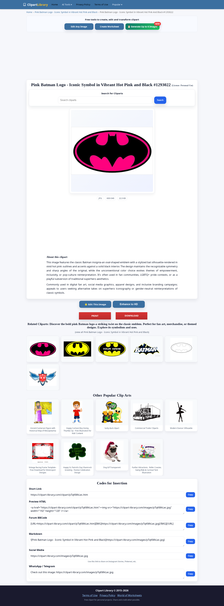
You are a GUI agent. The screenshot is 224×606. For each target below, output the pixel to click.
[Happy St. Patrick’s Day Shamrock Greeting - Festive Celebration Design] (77, 452)
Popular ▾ (117, 4)
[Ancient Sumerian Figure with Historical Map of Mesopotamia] (43, 412)
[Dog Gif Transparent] (112, 452)
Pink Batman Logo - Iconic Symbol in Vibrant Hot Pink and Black (66, 12)
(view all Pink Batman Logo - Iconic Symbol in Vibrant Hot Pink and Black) (112, 332)
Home (55, 4)
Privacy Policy (83, 4)
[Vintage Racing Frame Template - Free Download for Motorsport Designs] (43, 452)
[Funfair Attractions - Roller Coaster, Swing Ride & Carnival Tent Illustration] (146, 452)
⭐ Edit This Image (95, 304)
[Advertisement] (112, 56)
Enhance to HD (129, 304)
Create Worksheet (109, 26)
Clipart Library (104, 590)
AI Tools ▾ (67, 4)
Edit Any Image (79, 26)
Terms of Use (101, 4)
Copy (190, 495)
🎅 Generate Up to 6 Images (144, 25)
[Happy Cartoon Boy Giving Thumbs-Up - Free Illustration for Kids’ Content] (77, 412)
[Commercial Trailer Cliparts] (146, 412)
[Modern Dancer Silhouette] (181, 412)
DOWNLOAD (132, 315)
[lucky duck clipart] (112, 412)
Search (160, 100)
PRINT (94, 315)
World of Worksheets (129, 595)
